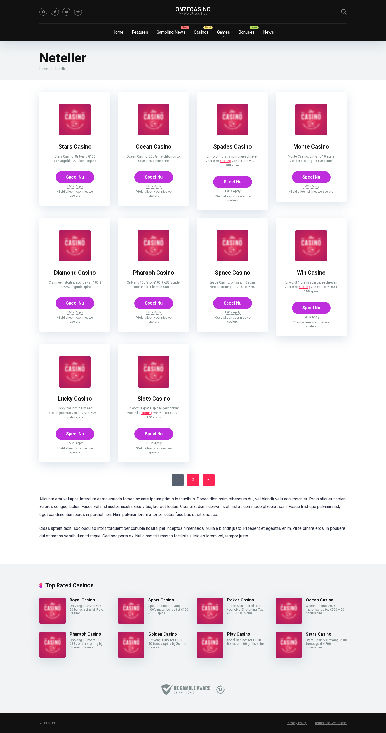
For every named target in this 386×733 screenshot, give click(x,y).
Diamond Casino (75, 272)
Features (140, 32)
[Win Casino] (311, 260)
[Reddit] (78, 12)
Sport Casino (161, 600)
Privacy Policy (297, 723)
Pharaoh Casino (153, 272)
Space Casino (232, 272)
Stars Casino (75, 146)
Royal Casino (82, 600)
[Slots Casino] (153, 386)
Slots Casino (153, 398)
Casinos (201, 32)
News (268, 32)
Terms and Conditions (331, 723)
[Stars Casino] (75, 134)
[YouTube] (66, 12)
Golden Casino (162, 634)
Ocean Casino (153, 146)
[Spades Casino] (232, 134)
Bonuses (246, 32)
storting (225, 161)
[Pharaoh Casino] (153, 260)
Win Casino (311, 272)
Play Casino (238, 634)
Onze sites (47, 722)
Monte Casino (311, 146)
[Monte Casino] (311, 134)
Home (117, 32)
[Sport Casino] (131, 622)
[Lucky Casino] (75, 386)
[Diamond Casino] (75, 260)
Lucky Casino (75, 398)
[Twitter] (55, 12)
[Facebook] (43, 12)
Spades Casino (232, 146)
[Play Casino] (210, 656)
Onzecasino (193, 9)
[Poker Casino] (210, 622)
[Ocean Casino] (153, 134)
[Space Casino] (232, 260)
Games (223, 32)
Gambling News (171, 32)
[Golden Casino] (131, 656)
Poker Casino (240, 600)
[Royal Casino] (52, 622)
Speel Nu (75, 177)
